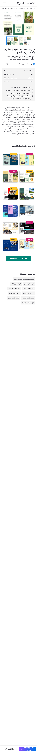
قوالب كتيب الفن (29, 284)
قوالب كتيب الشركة (28, 293)
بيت (35, 8)
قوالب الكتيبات (23, 8)
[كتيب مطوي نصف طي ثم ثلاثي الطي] (27, 159)
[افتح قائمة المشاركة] (6, 64)
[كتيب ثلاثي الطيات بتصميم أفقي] (10, 176)
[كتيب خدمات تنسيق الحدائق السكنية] (27, 194)
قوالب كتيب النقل (14, 293)
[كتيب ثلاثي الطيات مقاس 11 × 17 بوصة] (27, 244)
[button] (9, 749)
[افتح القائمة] (4, 3)
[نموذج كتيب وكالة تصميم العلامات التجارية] (10, 211)
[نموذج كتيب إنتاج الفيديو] (27, 228)
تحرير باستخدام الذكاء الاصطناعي (29, 749)
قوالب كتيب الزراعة (28, 288)
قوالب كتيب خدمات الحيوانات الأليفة (24, 279)
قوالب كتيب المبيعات (28, 302)
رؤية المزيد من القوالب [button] (18, 258)
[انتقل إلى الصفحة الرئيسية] (26, 3)
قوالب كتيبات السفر (13, 298)
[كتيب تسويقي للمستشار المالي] (10, 228)
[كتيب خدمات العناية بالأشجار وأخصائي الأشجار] (27, 176)
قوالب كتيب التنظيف (14, 288)
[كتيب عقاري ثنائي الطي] (10, 159)
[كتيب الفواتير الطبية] (27, 211)
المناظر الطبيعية (13, 8)
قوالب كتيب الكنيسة (28, 298)
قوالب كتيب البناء (16, 284)
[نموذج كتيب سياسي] (10, 245)
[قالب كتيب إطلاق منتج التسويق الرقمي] (10, 194)
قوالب (30, 8)
